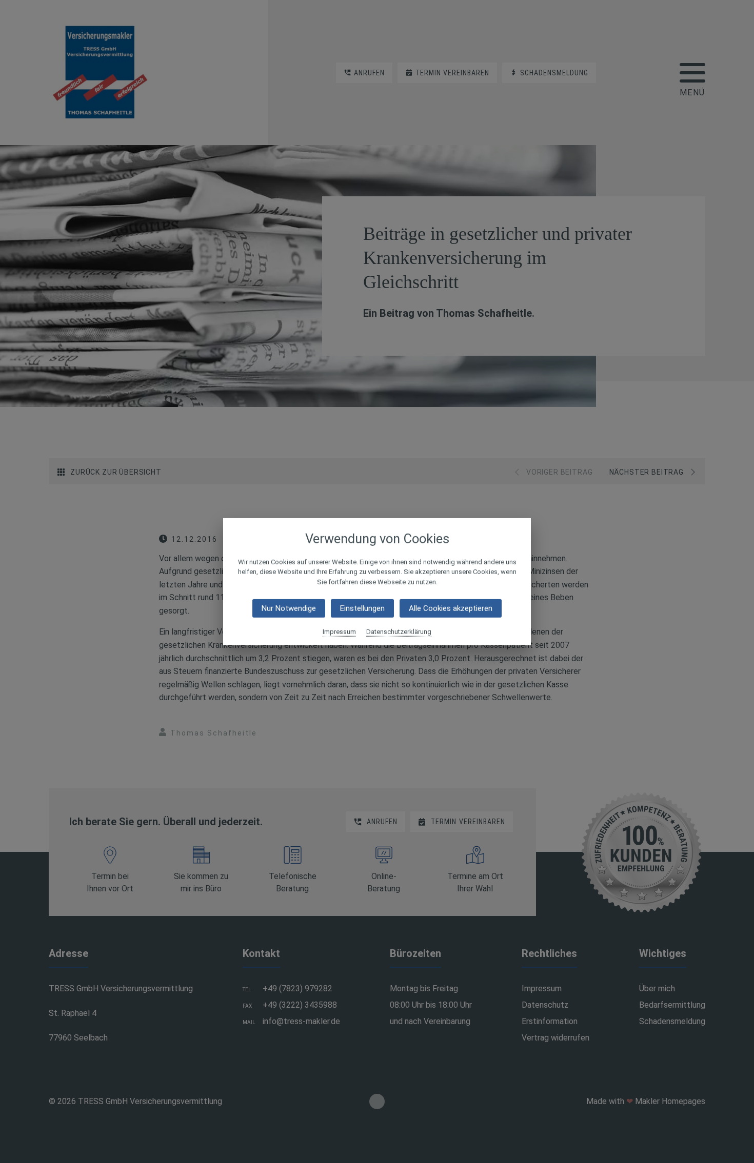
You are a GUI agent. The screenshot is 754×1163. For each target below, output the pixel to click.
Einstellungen (362, 608)
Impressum (339, 632)
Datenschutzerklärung (398, 632)
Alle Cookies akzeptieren (450, 608)
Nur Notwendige (289, 608)
